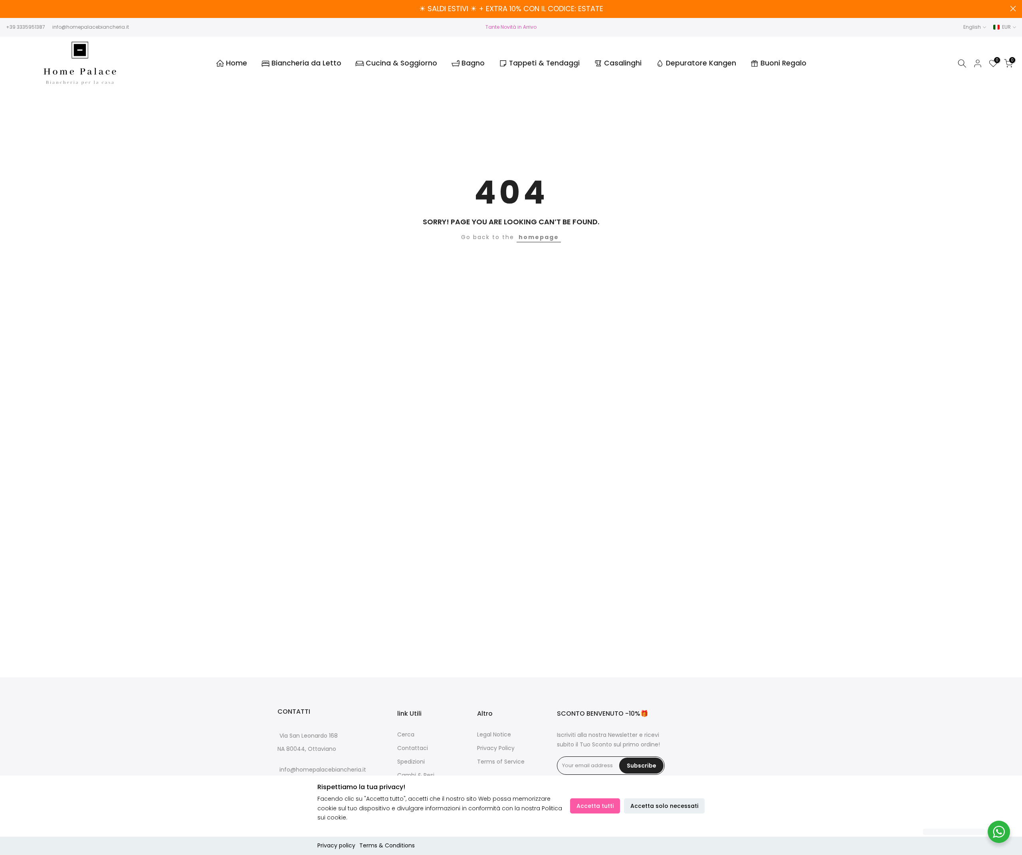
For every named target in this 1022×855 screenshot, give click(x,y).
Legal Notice (494, 734)
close (9, 9)
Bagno (473, 63)
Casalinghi (623, 63)
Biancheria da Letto (306, 63)
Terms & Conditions (387, 845)
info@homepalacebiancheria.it (90, 27)
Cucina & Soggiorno (401, 63)
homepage (539, 237)
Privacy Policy (496, 748)
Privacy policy (336, 845)
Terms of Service (501, 762)
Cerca (405, 734)
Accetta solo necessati (664, 806)
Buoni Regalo (783, 63)
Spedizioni (411, 762)
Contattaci (412, 748)
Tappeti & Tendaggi (544, 63)
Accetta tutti (595, 806)
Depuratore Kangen (701, 63)
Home (236, 63)
